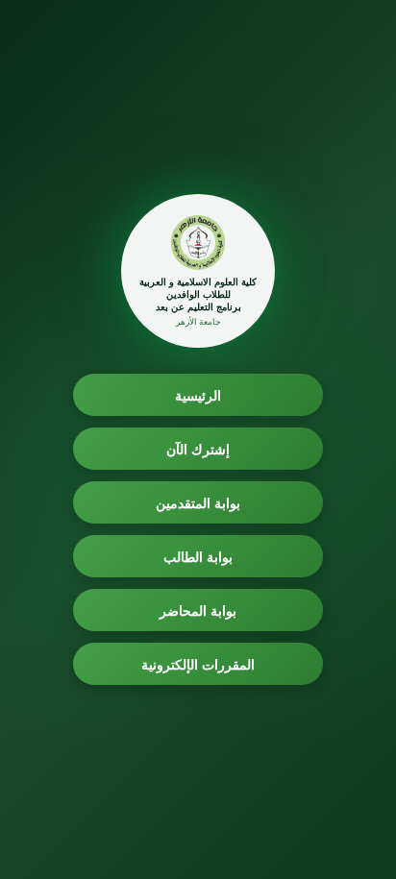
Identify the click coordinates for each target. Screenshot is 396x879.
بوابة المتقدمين (198, 503)
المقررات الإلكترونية (198, 664)
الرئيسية (198, 395)
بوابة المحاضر (198, 610)
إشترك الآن (198, 449)
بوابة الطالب (198, 557)
